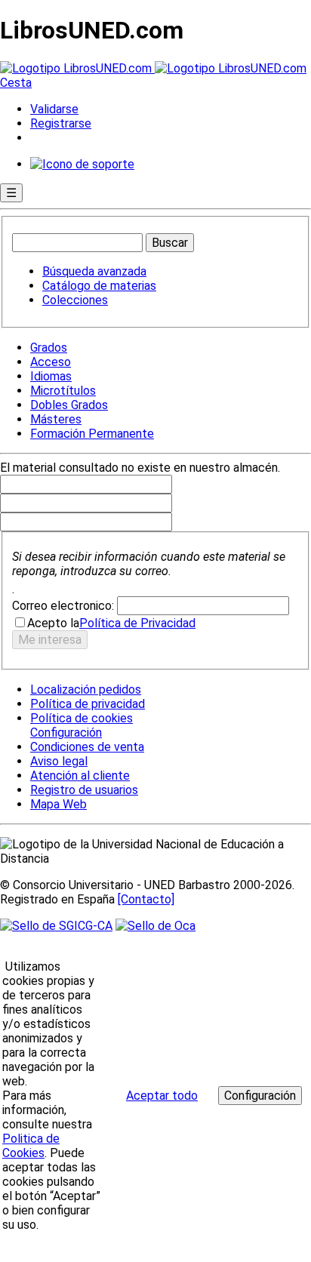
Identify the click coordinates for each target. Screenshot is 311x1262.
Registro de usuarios (84, 790)
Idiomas (51, 376)
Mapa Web (58, 804)
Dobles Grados (69, 405)
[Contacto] (146, 899)
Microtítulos (63, 390)
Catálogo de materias (99, 286)
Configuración (65, 733)
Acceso (50, 362)
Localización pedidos (85, 689)
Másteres (56, 419)
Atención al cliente (80, 775)
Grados (48, 347)
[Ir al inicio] (153, 68)
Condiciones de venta (87, 747)
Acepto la (53, 623)
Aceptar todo (162, 1095)
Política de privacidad (87, 704)
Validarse (54, 109)
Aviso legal (59, 761)
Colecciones (75, 300)
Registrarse (60, 123)
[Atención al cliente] (82, 164)
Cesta (16, 82)
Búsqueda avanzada (94, 271)
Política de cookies (81, 718)
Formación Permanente (92, 433)
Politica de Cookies (31, 1145)
